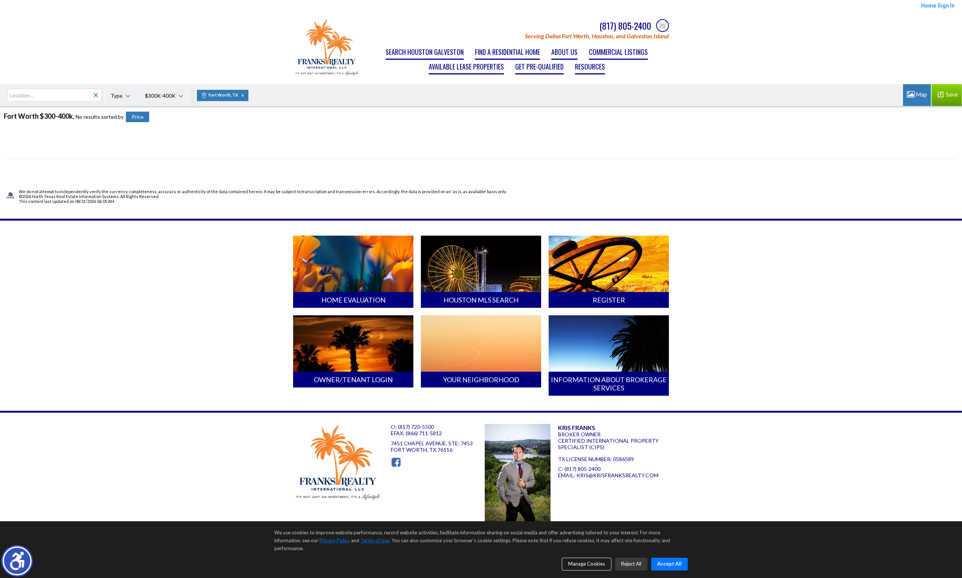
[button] (17, 560)
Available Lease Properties (466, 66)
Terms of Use (374, 540)
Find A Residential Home (507, 52)
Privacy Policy (334, 540)
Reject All (631, 564)
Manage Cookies (586, 564)
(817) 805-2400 (582, 469)
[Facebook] (396, 462)
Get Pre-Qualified (539, 66)
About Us (564, 52)
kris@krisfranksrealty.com (617, 475)
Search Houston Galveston (425, 52)
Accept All (669, 564)
